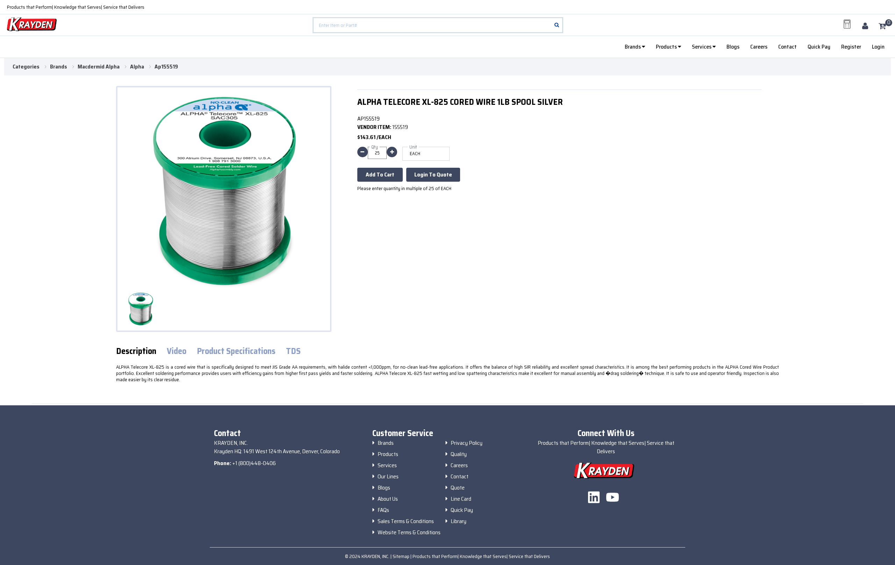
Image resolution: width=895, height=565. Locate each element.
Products (667, 46)
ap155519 (166, 67)
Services (702, 46)
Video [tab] (176, 351)
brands (58, 67)
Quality (459, 454)
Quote (458, 488)
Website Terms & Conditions (409, 532)
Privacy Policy (466, 443)
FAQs (383, 510)
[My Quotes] (847, 24)
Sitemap (401, 556)
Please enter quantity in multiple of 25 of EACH (404, 188)
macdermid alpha (99, 67)
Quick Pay (819, 46)
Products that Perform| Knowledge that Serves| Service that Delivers (75, 7)
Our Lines (388, 476)
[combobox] (438, 25)
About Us (388, 499)
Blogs (732, 46)
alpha (137, 67)
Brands (633, 46)
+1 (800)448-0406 (254, 463)
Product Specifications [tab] (236, 351)
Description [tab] (136, 351)
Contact (787, 46)
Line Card (461, 499)
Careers (758, 46)
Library (458, 521)
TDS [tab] (293, 351)
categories (26, 67)
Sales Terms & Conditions (406, 521)
